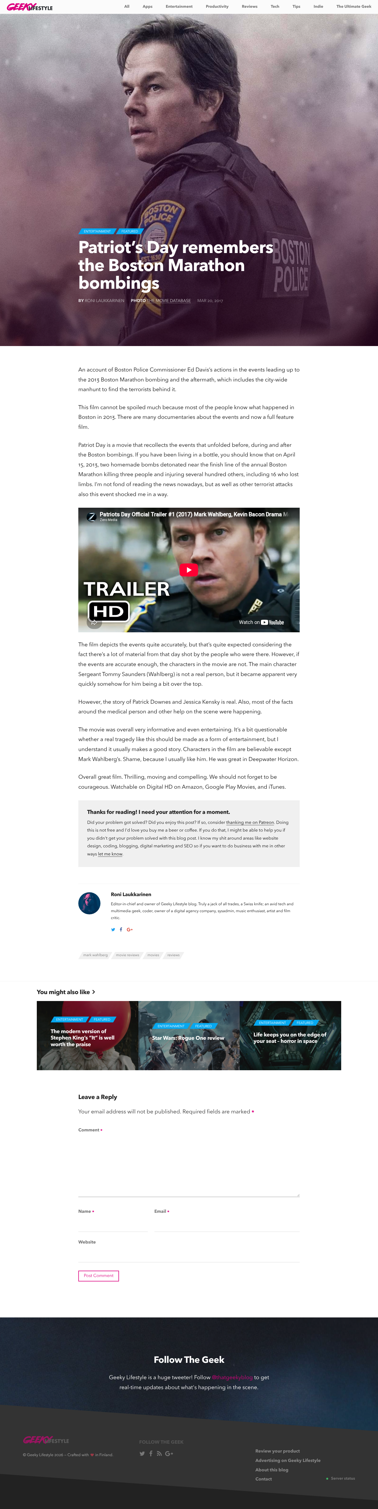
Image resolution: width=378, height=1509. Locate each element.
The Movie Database (169, 301)
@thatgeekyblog (232, 1378)
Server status (343, 1479)
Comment (90, 1130)
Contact (263, 1479)
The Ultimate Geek (353, 7)
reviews (173, 955)
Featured (129, 231)
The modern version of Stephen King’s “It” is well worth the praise (83, 1038)
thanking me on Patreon (250, 823)
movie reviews (127, 955)
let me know (110, 854)
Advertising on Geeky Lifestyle (288, 1461)
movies (153, 955)
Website (87, 1242)
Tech (275, 7)
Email (161, 1212)
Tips (297, 7)
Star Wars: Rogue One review (188, 1038)
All (127, 7)
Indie (318, 7)
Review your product (277, 1451)
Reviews (250, 7)
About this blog (271, 1470)
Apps (147, 7)
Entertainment (179, 7)
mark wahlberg (95, 955)
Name (86, 1212)
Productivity (217, 7)
